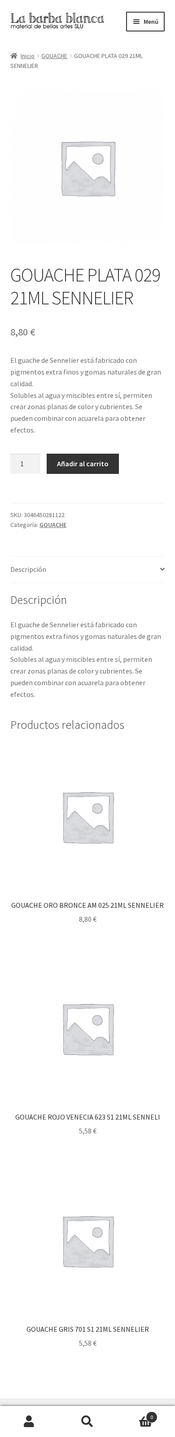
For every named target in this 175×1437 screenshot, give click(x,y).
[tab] (87, 570)
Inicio (28, 56)
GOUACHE (54, 56)
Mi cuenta (29, 1421)
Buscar (87, 1421)
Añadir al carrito (83, 463)
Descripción (28, 569)
